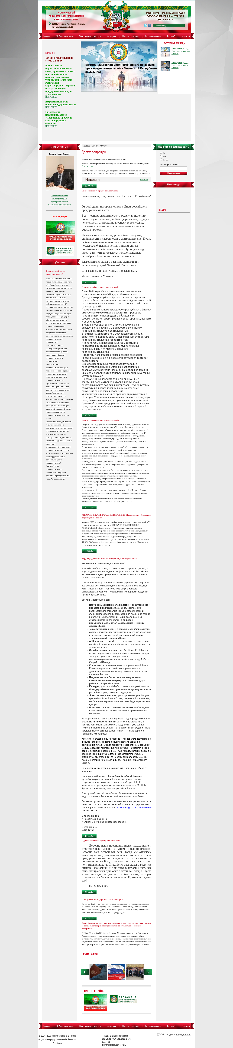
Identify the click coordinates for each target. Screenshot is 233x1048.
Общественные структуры (90, 36)
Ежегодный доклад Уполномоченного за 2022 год (181, 65)
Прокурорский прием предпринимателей (55, 272)
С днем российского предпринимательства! (101, 840)
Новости (46, 36)
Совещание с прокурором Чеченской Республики (104, 899)
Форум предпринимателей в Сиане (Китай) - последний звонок (110, 558)
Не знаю (166, 160)
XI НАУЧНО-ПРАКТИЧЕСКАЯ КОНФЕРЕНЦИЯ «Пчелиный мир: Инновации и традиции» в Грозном (116, 516)
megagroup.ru (183, 1034)
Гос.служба (171, 36)
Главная (87, 145)
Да (164, 153)
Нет (164, 156)
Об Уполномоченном (64, 36)
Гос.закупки (111, 36)
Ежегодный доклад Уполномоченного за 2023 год (181, 51)
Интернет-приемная (130, 36)
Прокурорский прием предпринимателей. (100, 420)
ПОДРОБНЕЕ (51, 97)
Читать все (144, 179)
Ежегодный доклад (153, 36)
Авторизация (87, 166)
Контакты (186, 36)
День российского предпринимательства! (100, 191)
